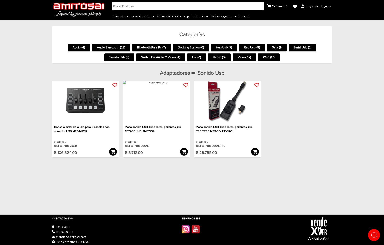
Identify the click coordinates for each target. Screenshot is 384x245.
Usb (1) (196, 57)
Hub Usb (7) (224, 47)
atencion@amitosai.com (71, 237)
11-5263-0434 (64, 232)
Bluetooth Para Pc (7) (151, 47)
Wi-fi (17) (269, 57)
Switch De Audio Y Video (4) (160, 57)
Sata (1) (277, 47)
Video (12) (244, 57)
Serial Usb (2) (302, 47)
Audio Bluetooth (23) (111, 47)
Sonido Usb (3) (119, 57)
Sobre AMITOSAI (168, 16)
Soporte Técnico (195, 16)
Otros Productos (142, 16)
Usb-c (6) (219, 57)
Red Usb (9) (252, 47)
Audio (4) (79, 47)
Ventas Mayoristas (222, 16)
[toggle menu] (128, 16)
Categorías (119, 16)
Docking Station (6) (191, 47)
